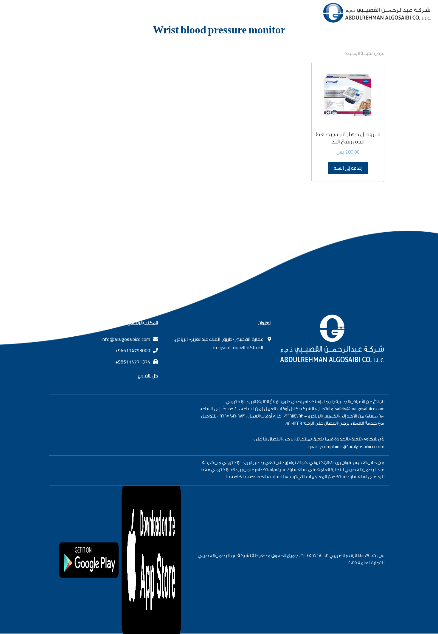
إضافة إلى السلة (348, 168)
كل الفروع (148, 375)
